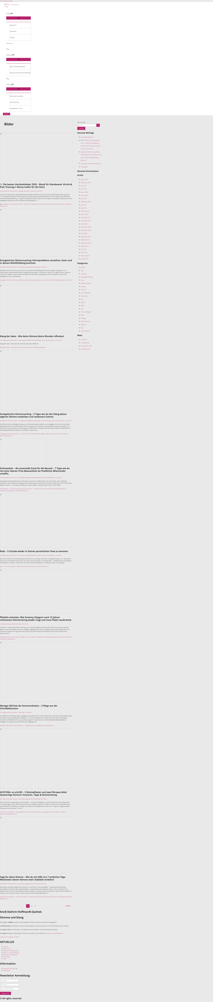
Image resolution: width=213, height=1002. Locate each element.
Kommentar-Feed (86, 346)
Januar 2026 (84, 179)
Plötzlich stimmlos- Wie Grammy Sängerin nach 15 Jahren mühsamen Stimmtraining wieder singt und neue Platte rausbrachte (35, 618)
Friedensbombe (86, 283)
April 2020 (84, 233)
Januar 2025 (84, 192)
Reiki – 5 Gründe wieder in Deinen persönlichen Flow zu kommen (34, 551)
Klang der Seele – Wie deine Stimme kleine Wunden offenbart (32, 336)
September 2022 (86, 202)
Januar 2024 (84, 195)
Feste (82, 280)
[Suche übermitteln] (98, 125)
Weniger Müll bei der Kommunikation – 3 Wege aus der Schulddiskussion (28, 707)
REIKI (39, 340)
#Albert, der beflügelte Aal (55, 933)
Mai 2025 (84, 189)
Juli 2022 (83, 205)
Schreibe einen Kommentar (8, 191)
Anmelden (84, 339)
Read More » (23, 347)
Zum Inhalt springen (6, 1)
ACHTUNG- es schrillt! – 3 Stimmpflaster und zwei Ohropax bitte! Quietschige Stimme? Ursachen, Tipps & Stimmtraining (33, 793)
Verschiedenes (49, 340)
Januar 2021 (84, 224)
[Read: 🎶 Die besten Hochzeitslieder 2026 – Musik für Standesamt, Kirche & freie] (42, 180)
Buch (82, 270)
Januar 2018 (84, 259)
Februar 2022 (85, 211)
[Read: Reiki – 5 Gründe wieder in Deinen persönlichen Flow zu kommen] (42, 547)
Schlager (83, 318)
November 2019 (86, 237)
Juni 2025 (84, 186)
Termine (32, 191)
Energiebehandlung (31, 340)
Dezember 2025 (86, 183)
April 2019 (84, 252)
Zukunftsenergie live (87, 137)
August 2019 (85, 246)
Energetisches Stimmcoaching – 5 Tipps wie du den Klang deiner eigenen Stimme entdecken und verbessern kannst (33, 415)
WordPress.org (85, 349)
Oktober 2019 (85, 240)
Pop (82, 309)
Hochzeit (26, 191)
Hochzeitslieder (85, 293)
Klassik (83, 302)
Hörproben (84, 296)
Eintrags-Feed (85, 343)
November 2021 (86, 221)
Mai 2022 (84, 208)
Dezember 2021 (86, 218)
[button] (12, 13)
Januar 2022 (84, 214)
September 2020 (86, 230)
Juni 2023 (84, 198)
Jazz (82, 299)
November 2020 (86, 227)
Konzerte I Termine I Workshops (91, 164)
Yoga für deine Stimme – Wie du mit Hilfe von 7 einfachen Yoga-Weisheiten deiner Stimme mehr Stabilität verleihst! (33, 878)
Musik (82, 305)
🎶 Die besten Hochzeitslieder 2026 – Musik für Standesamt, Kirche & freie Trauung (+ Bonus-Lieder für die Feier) (36, 185)
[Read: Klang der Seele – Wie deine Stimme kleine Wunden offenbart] (42, 332)
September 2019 (86, 243)
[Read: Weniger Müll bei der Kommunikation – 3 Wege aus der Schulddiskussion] (42, 701)
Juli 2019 (83, 249)
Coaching (21, 267)
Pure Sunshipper (86, 312)
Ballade (83, 267)
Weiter (69, 906)
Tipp (43, 340)
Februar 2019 (85, 256)
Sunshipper (84, 167)
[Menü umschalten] (18, 18)
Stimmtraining (34, 267)
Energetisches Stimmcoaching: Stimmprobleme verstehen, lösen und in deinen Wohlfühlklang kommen (36, 261)
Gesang (20, 191)
